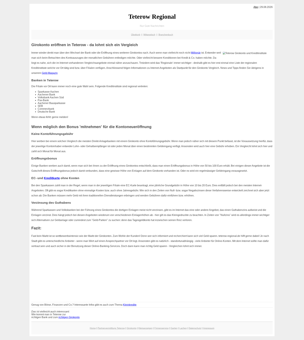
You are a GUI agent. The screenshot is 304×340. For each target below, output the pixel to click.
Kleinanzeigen (145, 328)
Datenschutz (195, 328)
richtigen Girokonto (69, 317)
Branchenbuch (165, 34)
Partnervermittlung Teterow (111, 328)
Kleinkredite (129, 304)
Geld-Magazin (50, 73)
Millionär (196, 52)
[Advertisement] (152, 276)
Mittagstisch (149, 34)
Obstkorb (135, 34)
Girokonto (131, 328)
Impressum (208, 328)
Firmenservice (161, 328)
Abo (255, 7)
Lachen (183, 328)
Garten (174, 328)
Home (93, 328)
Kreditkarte (52, 178)
